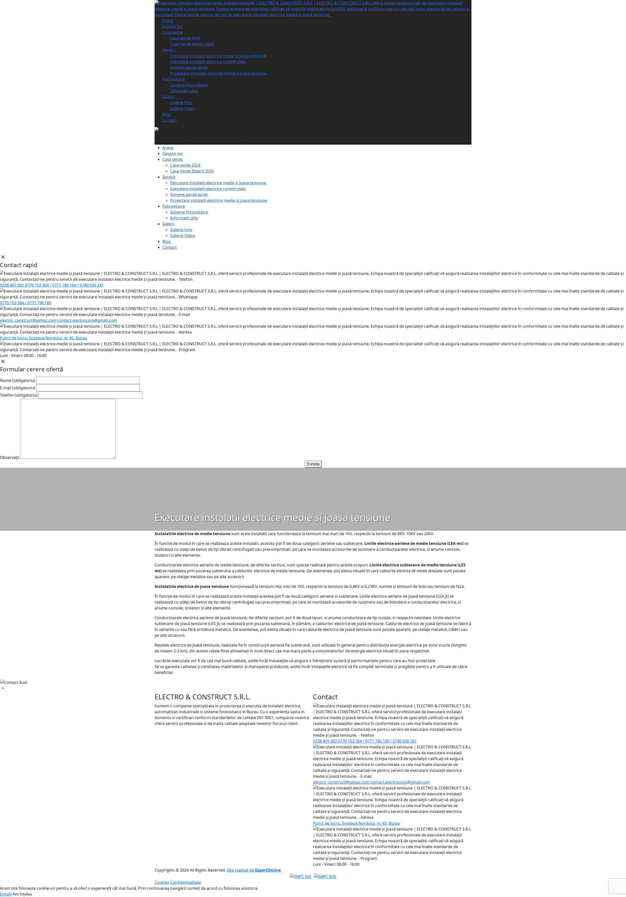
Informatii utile (184, 91)
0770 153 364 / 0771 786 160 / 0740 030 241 (64, 285)
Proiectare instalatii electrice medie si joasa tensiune (218, 73)
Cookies (162, 882)
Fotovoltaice (173, 79)
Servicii (168, 50)
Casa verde (172, 32)
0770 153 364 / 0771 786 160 (25, 302)
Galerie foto (181, 102)
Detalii (6, 894)
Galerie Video (182, 108)
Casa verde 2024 (185, 38)
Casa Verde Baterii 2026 (192, 44)
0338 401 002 (12, 285)
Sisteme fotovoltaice (189, 85)
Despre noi (172, 26)
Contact (169, 120)
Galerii (168, 96)
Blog (166, 114)
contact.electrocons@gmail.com (87, 320)
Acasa (167, 20)
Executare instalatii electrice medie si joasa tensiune (218, 55)
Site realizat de (254, 870)
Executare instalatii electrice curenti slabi (208, 61)
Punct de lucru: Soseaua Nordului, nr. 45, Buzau (43, 338)
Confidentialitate (185, 882)
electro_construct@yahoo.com (28, 320)
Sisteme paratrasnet (189, 67)
